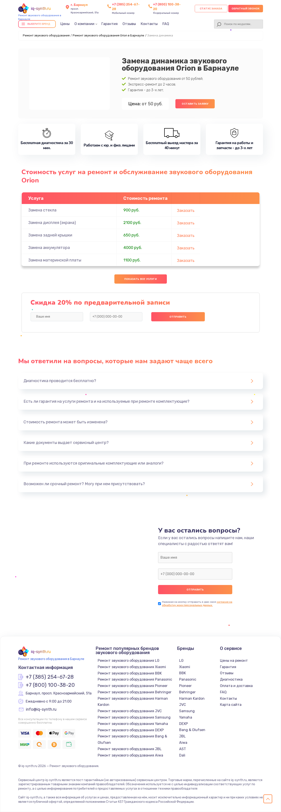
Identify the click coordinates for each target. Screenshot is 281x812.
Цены (65, 24)
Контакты (149, 24)
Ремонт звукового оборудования (46, 35)
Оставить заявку (195, 103)
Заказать (186, 210)
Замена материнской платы (54, 260)
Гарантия (109, 24)
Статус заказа (211, 8)
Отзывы (129, 24)
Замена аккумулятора (49, 247)
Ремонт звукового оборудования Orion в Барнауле (108, 35)
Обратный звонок (246, 8)
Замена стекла (42, 210)
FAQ (165, 24)
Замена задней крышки (50, 235)
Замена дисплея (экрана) (52, 222)
